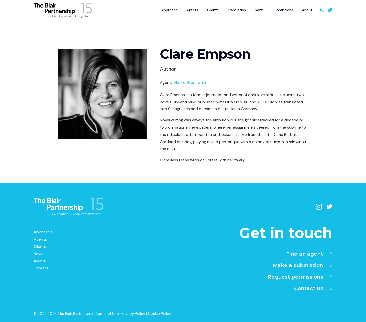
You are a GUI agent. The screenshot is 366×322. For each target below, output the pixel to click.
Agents (192, 10)
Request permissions (297, 277)
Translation (237, 10)
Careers (41, 268)
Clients (213, 10)
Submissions (283, 10)
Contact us (310, 288)
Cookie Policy (159, 313)
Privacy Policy (133, 313)
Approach (169, 10)
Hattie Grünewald (190, 82)
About (307, 10)
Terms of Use (107, 313)
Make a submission (299, 265)
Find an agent (306, 254)
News (259, 10)
